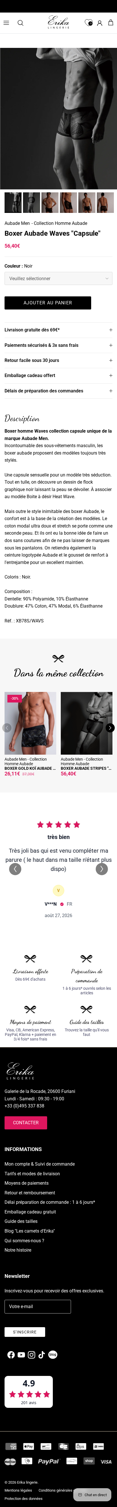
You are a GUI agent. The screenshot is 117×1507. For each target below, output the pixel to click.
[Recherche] (23, 23)
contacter (26, 1122)
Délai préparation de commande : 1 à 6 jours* (50, 1202)
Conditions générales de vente (63, 1490)
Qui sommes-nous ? (24, 1240)
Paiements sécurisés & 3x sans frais (41, 345)
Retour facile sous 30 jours (32, 360)
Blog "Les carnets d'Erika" (30, 1231)
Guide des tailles (21, 1221)
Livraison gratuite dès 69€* (32, 330)
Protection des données (24, 1498)
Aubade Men (17, 223)
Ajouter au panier (48, 303)
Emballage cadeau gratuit (30, 1212)
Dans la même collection (59, 673)
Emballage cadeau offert (30, 375)
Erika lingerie (27, 1482)
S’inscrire (25, 1332)
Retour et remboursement (30, 1193)
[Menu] (6, 23)
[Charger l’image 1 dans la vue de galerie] (58, 119)
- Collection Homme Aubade (59, 223)
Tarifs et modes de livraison (32, 1173)
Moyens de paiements (27, 1183)
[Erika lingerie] (58, 21)
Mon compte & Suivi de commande (40, 1164)
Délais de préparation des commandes (44, 391)
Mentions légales (18, 1490)
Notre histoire (18, 1250)
